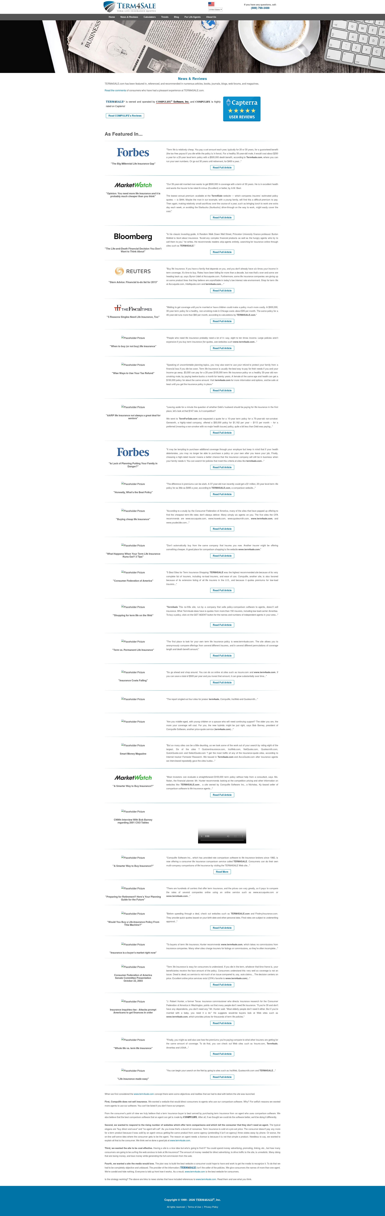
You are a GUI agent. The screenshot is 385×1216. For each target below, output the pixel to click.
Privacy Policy (211, 1206)
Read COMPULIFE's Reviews (125, 115)
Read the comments (115, 90)
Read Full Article (222, 167)
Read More (222, 871)
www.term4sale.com (144, 1093)
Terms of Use (194, 1206)
